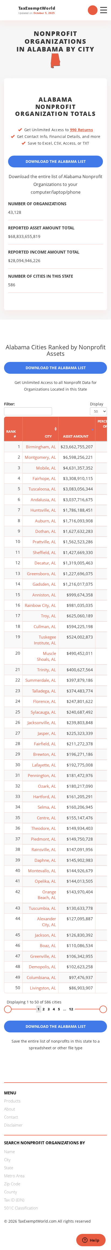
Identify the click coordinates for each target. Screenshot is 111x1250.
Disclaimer (13, 1125)
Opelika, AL (45, 881)
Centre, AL (46, 817)
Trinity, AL (46, 669)
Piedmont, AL (43, 839)
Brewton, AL (44, 754)
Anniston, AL (44, 594)
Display (96, 403)
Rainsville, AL (44, 849)
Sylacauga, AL (43, 712)
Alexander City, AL (46, 921)
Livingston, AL (43, 988)
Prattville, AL (44, 541)
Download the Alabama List (56, 161)
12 (71, 1009)
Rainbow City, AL (40, 605)
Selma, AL (47, 807)
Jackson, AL (45, 935)
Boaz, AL (48, 945)
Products (12, 1101)
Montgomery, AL (40, 457)
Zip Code (12, 1183)
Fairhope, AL (44, 478)
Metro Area (14, 1175)
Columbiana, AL (41, 977)
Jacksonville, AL (41, 722)
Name (9, 1151)
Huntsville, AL (43, 510)
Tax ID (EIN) (14, 1200)
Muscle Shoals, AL (46, 656)
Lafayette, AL (44, 765)
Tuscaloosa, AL (42, 489)
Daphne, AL (45, 860)
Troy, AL (48, 615)
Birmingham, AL (41, 446)
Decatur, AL (45, 563)
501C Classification (21, 1208)
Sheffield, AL (44, 552)
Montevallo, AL (42, 870)
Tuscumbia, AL (42, 908)
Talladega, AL (44, 691)
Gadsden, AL (44, 584)
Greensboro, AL (41, 573)
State (8, 1167)
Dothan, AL (45, 531)
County (10, 1191)
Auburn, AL (45, 520)
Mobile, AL (46, 468)
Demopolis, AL (42, 966)
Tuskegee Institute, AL (45, 639)
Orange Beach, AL (47, 894)
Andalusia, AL (43, 499)
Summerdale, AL (40, 680)
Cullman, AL (45, 626)
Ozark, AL (47, 786)
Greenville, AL (43, 956)
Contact (11, 1117)
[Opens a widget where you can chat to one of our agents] (91, 1240)
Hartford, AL (44, 796)
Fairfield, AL (45, 743)
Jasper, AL (47, 733)
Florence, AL (44, 701)
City (7, 1159)
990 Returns (81, 129)
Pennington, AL (42, 775)
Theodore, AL (43, 828)
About (9, 1109)
